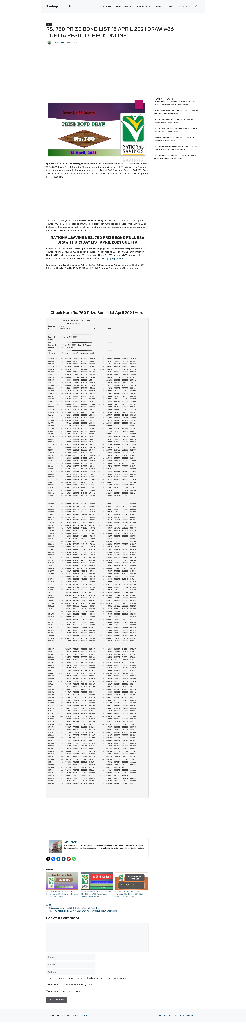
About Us (183, 6)
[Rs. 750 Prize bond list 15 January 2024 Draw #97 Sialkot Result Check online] (131, 881)
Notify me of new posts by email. (65, 991)
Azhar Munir (59, 43)
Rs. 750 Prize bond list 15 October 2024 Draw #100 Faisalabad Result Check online (97, 894)
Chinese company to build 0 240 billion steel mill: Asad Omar (74, 908)
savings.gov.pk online (112, 258)
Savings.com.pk (58, 6)
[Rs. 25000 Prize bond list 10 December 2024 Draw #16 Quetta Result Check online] (62, 881)
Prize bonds (142, 6)
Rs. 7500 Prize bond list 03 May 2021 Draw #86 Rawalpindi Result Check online (83, 911)
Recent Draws (122, 6)
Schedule (107, 6)
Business (159, 6)
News (171, 6)
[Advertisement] (97, 80)
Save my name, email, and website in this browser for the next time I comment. (89, 978)
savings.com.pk (79, 1015)
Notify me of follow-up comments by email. (70, 984)
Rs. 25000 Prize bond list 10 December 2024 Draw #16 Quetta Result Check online (62, 894)
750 (48, 24)
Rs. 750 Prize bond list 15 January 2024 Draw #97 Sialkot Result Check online (130, 894)
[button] (196, 6)
